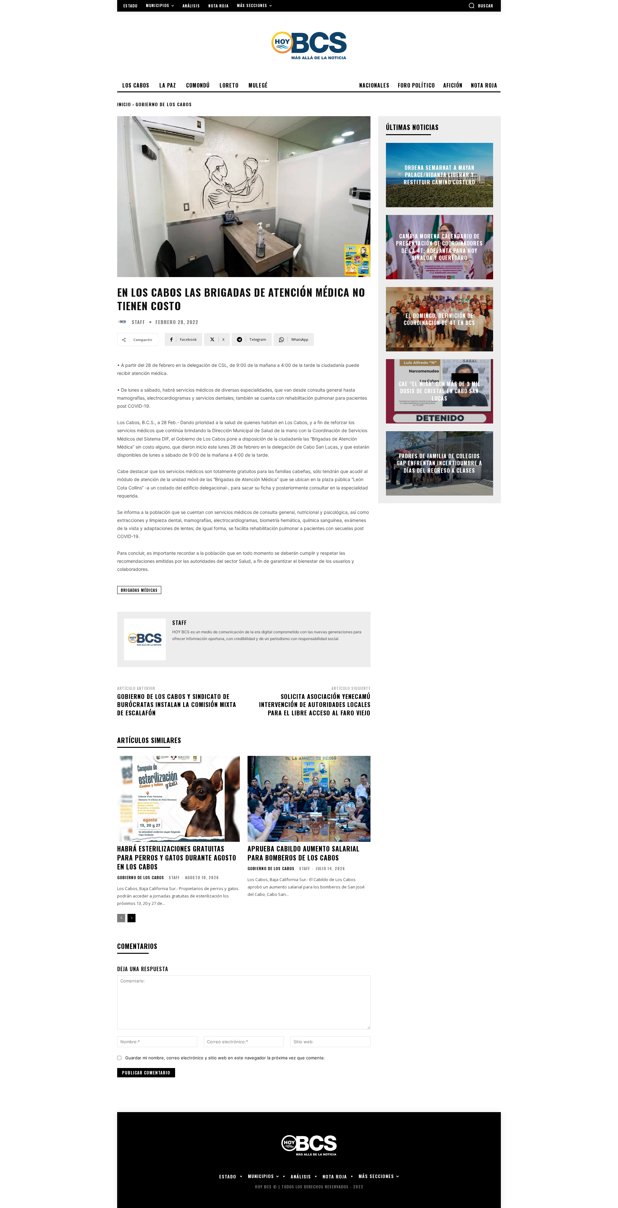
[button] (480, 5)
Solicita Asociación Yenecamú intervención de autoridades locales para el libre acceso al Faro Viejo (314, 704)
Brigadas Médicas (139, 590)
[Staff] (123, 322)
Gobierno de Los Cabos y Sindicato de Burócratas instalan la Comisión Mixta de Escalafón (176, 704)
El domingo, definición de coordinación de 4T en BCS (439, 319)
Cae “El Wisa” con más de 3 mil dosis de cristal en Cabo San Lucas (439, 391)
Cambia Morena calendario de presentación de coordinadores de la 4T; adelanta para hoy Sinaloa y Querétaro (439, 247)
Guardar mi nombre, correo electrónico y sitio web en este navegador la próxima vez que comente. (225, 1057)
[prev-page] (121, 918)
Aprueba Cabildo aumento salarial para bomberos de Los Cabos (304, 853)
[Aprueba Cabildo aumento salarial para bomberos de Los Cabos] (309, 799)
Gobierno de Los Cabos (164, 104)
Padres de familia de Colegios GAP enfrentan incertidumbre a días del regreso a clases (439, 463)
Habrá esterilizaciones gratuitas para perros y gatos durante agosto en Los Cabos (176, 857)
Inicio (124, 104)
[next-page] (131, 918)
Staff (138, 322)
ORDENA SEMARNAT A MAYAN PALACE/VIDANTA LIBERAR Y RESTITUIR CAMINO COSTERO (439, 175)
